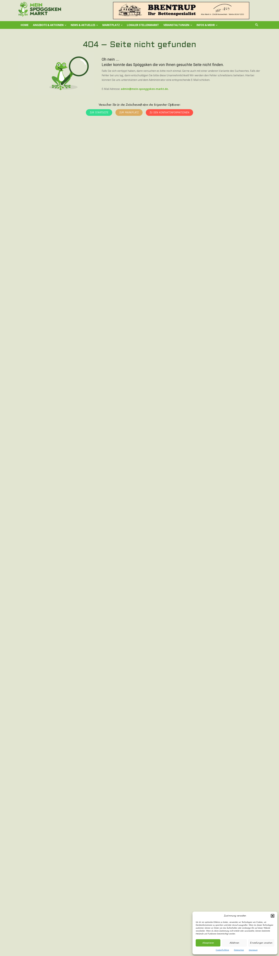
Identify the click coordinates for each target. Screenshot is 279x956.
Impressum (253, 950)
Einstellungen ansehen (261, 943)
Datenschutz (239, 950)
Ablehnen (234, 943)
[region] (181, 10)
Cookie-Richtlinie (222, 950)
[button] (272, 915)
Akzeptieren (208, 943)
